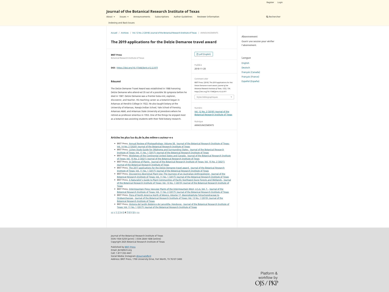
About (109, 16)
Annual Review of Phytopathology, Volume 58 (152, 143)
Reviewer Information (208, 16)
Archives (125, 32)
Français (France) (250, 76)
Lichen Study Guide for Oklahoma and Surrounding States (159, 149)
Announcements (141, 16)
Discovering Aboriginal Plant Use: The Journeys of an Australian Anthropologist (169, 173)
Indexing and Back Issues (121, 22)
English (245, 63)
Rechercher (274, 16)
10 (133, 212)
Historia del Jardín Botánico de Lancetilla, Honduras (155, 204)
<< (112, 212)
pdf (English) (205, 54)
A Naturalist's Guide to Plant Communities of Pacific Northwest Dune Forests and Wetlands (175, 179)
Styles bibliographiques (207, 97)
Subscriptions (162, 16)
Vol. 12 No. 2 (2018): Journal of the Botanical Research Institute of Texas (164, 32)
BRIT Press (130, 246)
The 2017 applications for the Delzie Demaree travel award (159, 167)
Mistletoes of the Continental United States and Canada (157, 155)
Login (280, 2)
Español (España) (250, 81)
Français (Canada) (251, 72)
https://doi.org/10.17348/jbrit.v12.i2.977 (137, 67)
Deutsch (246, 67)
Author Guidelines (183, 16)
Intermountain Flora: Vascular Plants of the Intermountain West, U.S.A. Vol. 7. (168, 189)
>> (138, 212)
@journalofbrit (143, 256)
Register (270, 2)
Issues (123, 16)
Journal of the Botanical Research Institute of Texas (153, 11)
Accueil (114, 32)
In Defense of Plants (139, 161)
